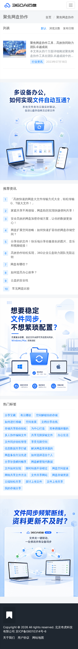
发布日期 (68, 28)
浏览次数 (54, 28)
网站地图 (38, 637)
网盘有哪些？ (19, 264)
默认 (43, 28)
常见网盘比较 (21, 288)
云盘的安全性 (19, 280)
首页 (48, 17)
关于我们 (9, 637)
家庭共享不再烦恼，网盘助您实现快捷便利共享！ (43, 210)
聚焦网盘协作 (65, 17)
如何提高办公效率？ (24, 272)
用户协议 (23, 637)
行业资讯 (37, 61)
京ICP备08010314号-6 (31, 631)
